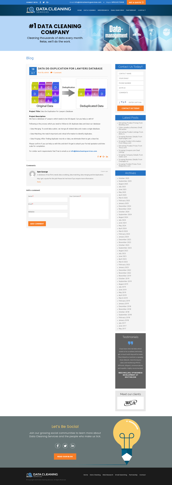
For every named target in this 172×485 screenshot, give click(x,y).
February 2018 (124, 317)
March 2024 (123, 231)
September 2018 (125, 315)
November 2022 (125, 273)
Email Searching (117, 10)
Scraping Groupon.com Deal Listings (129, 151)
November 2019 (125, 276)
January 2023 (124, 267)
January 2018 (124, 320)
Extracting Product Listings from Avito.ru (131, 133)
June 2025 (122, 189)
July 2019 (122, 287)
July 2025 (122, 187)
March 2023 (123, 262)
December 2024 (125, 206)
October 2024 (124, 212)
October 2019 (124, 278)
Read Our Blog (65, 456)
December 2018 (125, 306)
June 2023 (122, 256)
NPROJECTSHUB (118, 2)
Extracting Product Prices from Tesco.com (130, 146)
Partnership (131, 10)
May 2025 (122, 192)
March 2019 (123, 298)
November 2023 (125, 242)
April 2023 (123, 259)
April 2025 (123, 195)
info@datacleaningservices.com (88, 2)
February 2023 (124, 264)
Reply (39, 182)
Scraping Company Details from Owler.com (131, 156)
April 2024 (123, 228)
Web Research (103, 10)
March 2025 (123, 198)
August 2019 (123, 284)
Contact (142, 10)
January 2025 (124, 203)
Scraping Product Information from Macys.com (130, 142)
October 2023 (124, 245)
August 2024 (123, 217)
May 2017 (122, 328)
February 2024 (124, 234)
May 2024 (122, 225)
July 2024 (122, 220)
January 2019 (124, 303)
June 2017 (122, 326)
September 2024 (125, 214)
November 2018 (125, 309)
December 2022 (125, 270)
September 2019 (125, 281)
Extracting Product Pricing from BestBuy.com (131, 124)
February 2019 (124, 301)
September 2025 (125, 181)
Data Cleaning (90, 10)
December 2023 (125, 239)
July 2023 (122, 253)
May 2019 (122, 292)
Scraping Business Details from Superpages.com (130, 137)
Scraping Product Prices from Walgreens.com (130, 165)
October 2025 (124, 178)
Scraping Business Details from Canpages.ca (130, 160)
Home (79, 10)
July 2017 (122, 323)
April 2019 (123, 295)
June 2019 (122, 290)
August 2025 (123, 184)
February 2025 (124, 200)
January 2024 (124, 237)
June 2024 (122, 223)
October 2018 (124, 312)
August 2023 (123, 251)
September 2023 (125, 248)
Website (31, 212)
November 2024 (125, 209)
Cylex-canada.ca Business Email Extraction (130, 128)
